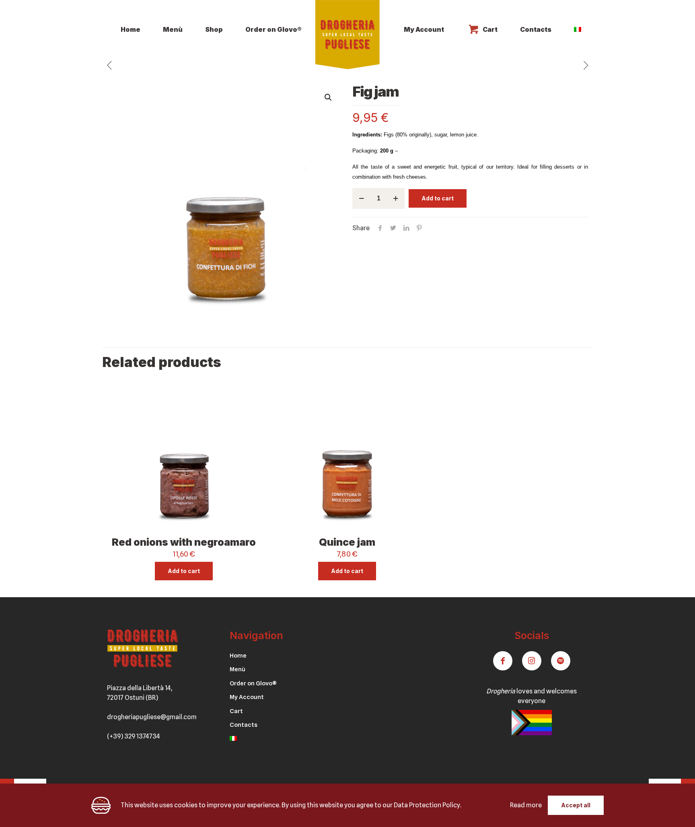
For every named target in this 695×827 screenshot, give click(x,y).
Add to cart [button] (184, 570)
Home (238, 655)
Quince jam (347, 542)
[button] (329, 97)
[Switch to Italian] (577, 29)
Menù (237, 669)
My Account (247, 697)
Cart (236, 711)
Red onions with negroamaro (184, 542)
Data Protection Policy (427, 805)
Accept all (575, 805)
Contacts (243, 724)
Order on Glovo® (253, 683)
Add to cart (438, 198)
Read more (526, 805)
